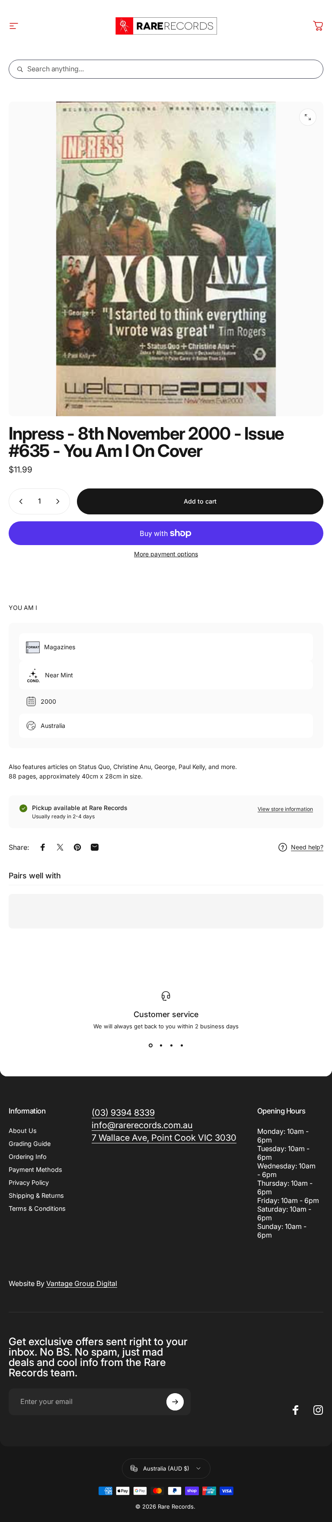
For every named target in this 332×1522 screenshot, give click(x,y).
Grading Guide (30, 1143)
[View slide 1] (150, 1045)
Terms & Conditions (37, 1208)
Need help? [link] (307, 847)
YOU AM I (23, 607)
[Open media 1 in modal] (307, 117)
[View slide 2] (161, 1045)
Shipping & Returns (36, 1195)
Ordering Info (28, 1156)
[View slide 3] (171, 1045)
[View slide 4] (181, 1045)
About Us (23, 1130)
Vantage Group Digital (81, 1283)
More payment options (166, 554)
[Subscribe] (175, 1401)
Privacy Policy (29, 1182)
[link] (164, 1138)
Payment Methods (35, 1169)
